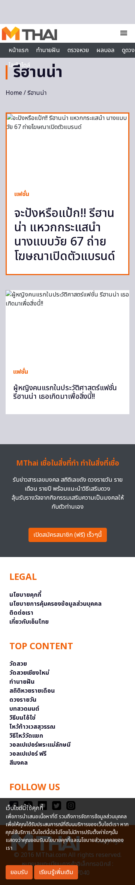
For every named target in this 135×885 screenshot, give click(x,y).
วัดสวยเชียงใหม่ (29, 672)
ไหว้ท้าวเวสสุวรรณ (32, 726)
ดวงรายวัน (22, 699)
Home (14, 92)
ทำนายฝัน (48, 50)
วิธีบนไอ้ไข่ (22, 717)
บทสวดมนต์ (24, 708)
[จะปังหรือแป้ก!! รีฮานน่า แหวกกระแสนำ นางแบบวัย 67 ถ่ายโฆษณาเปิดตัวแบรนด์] (67, 148)
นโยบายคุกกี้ (25, 594)
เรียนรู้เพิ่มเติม (56, 872)
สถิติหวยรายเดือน (32, 690)
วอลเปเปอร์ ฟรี (27, 753)
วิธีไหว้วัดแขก (26, 735)
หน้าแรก (18, 50)
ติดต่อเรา (21, 612)
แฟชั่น (21, 194)
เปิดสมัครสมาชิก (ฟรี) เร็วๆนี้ (67, 534)
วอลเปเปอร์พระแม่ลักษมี (39, 744)
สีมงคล (18, 762)
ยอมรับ (19, 872)
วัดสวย (18, 663)
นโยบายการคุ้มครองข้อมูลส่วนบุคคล (55, 603)
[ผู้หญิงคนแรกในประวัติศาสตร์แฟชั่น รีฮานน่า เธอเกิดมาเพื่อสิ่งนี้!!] (67, 325)
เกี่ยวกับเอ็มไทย (29, 621)
